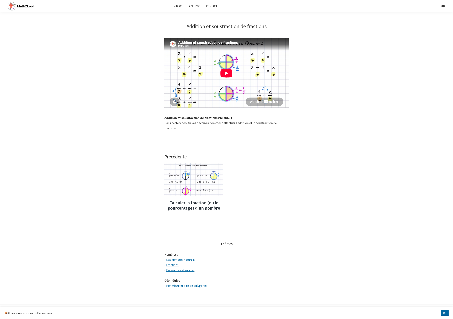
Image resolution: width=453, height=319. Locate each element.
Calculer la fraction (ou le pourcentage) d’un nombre (194, 205)
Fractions (172, 265)
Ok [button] (444, 312)
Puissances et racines (180, 270)
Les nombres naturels (180, 260)
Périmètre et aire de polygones (186, 286)
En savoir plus (44, 313)
